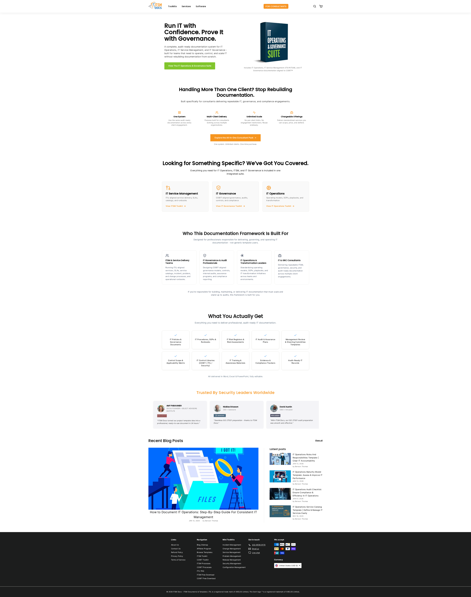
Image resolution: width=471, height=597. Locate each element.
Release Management (232, 560)
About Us (175, 545)
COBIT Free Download (206, 578)
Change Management (232, 549)
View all (319, 440)
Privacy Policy (177, 556)
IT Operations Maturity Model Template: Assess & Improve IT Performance (307, 475)
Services (186, 6)
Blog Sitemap (202, 545)
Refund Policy (177, 552)
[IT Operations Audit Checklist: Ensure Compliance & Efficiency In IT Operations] (280, 494)
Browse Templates (204, 552)
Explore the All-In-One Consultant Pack (234, 137)
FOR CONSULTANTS (276, 6)
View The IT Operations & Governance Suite (189, 66)
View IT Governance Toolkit (229, 206)
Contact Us (176, 549)
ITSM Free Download (205, 575)
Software (201, 6)
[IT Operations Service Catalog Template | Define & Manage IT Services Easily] (280, 511)
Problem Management (232, 556)
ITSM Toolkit (202, 556)
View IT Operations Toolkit (278, 206)
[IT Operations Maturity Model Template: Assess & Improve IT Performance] (280, 476)
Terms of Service (178, 560)
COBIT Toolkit (203, 560)
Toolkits (172, 6)
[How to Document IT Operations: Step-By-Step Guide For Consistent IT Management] (203, 479)
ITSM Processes (203, 563)
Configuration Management (234, 567)
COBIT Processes (204, 567)
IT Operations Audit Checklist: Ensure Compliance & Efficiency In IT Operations (307, 492)
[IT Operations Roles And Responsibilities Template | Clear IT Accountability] (280, 459)
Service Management (232, 552)
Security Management (232, 563)
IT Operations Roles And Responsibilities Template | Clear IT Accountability (306, 457)
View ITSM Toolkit (174, 206)
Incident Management (232, 545)
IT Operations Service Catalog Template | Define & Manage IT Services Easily (308, 510)
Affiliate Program (204, 549)
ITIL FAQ (200, 571)
